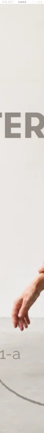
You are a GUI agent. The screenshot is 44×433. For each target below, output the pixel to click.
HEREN (6, 2)
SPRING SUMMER (4, 1)
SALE (14, 1)
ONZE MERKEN (10, 2)
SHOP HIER (4, 430)
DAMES (3, 2)
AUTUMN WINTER (10, 1)
